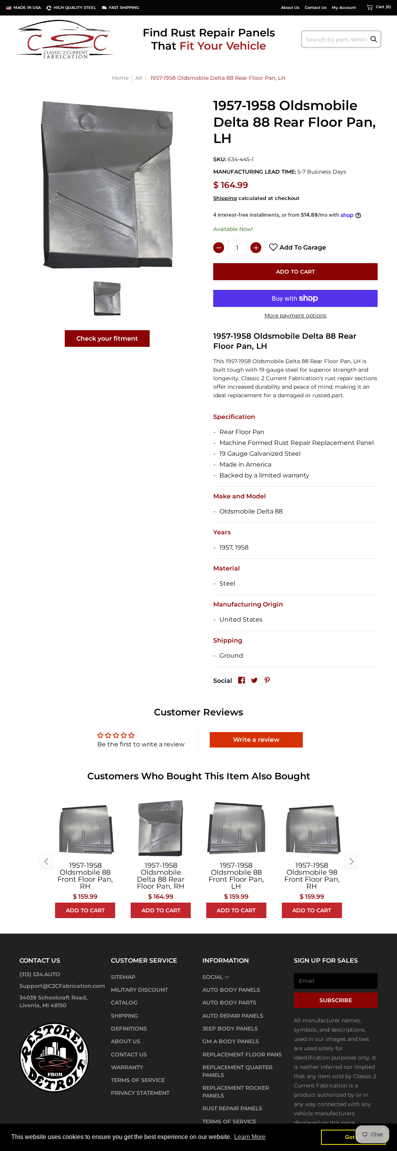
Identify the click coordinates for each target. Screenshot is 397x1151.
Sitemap (123, 977)
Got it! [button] (353, 1137)
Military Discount (139, 989)
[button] (379, 7)
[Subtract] (218, 247)
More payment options (295, 315)
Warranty (127, 1067)
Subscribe (335, 1000)
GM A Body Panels (230, 1041)
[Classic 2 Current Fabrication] (66, 39)
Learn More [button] (250, 1137)
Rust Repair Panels (232, 1108)
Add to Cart (295, 271)
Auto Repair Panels (232, 1015)
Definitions (129, 1028)
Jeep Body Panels (230, 1028)
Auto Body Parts (229, 1002)
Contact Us (315, 8)
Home (120, 77)
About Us (290, 8)
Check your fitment (107, 338)
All (138, 77)
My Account (344, 8)
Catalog (124, 1002)
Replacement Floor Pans (242, 1054)
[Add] (255, 247)
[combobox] (341, 39)
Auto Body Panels (231, 989)
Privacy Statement (140, 1092)
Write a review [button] (256, 739)
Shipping (225, 198)
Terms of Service (138, 1080)
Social (212, 977)
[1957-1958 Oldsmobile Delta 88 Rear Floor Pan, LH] (107, 298)
